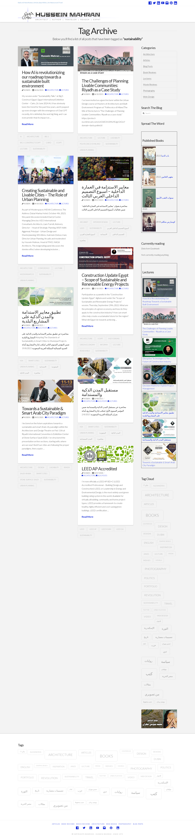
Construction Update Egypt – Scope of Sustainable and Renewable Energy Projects (105, 280)
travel (168, 603)
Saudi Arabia (25, 473)
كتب (149, 673)
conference (44, 268)
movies (146, 560)
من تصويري (152, 694)
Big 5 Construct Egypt (30, 143)
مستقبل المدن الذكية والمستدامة (100, 392)
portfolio (150, 586)
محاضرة (83, 240)
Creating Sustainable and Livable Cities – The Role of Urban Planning (44, 195)
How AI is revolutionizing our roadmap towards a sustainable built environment (43, 79)
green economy (87, 345)
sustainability (39, 149)
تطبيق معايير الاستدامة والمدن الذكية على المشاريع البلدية (41, 316)
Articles (146, 60)
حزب (153, 645)
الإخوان (159, 621)
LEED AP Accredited (99, 468)
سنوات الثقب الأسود (164, 197)
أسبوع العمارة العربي (87, 234)
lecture (24, 149)
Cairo (48, 143)
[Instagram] (167, 3)
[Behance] (175, 3)
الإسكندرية (149, 628)
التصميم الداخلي (118, 234)
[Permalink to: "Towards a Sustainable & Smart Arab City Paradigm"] (45, 391)
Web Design (148, 96)
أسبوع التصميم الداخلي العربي (118, 228)
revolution (152, 595)
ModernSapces (27, 274)
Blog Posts (42, 328)
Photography (149, 90)
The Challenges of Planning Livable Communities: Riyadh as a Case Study (105, 85)
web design (162, 616)
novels (159, 560)
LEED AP (93, 529)
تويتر (144, 643)
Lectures (65, 90)
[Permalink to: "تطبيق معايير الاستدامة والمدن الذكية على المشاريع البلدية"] (45, 296)
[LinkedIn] (158, 3)
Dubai (160, 534)
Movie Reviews (150, 84)
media (170, 554)
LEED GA (120, 529)
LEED (82, 228)
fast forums (113, 339)
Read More (27, 124)
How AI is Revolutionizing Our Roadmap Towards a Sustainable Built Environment (157, 301)
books (152, 515)
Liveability (115, 138)
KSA (21, 361)
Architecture (52, 90)
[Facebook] (150, 3)
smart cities (33, 361)
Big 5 (47, 136)
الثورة (165, 628)
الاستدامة (103, 234)
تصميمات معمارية (163, 637)
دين (165, 651)
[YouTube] (162, 3)
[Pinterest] (171, 3)
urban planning (87, 150)
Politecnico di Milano (90, 144)
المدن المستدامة (86, 439)
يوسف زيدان (161, 702)
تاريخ (146, 637)
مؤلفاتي (163, 669)
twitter (146, 610)
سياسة (165, 661)
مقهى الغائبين (167, 176)
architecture (33, 136)
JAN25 (146, 554)
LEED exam (106, 529)
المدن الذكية (24, 373)
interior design (100, 222)
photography (155, 569)
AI (20, 136)
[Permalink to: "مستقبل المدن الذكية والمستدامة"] (105, 371)
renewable (85, 351)
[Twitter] (154, 3)
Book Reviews (149, 72)
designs (147, 534)
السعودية (55, 367)
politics (149, 578)
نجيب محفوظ (147, 702)
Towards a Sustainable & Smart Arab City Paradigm (44, 411)
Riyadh (67, 467)
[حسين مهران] (76, 14)
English (148, 542)
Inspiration (166, 547)
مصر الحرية (167, 676)
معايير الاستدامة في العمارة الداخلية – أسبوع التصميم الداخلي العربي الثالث (105, 191)
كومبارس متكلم (168, 221)
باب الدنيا (165, 155)
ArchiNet (84, 222)
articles (149, 504)
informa (104, 345)
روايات (148, 660)
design (41, 467)
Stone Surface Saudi (29, 480)
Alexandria (158, 486)
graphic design (165, 541)
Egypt (59, 143)
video (147, 616)
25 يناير (145, 485)
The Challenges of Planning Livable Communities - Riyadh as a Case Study (157, 331)
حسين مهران (166, 644)
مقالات (147, 684)
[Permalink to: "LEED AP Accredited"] (105, 454)
